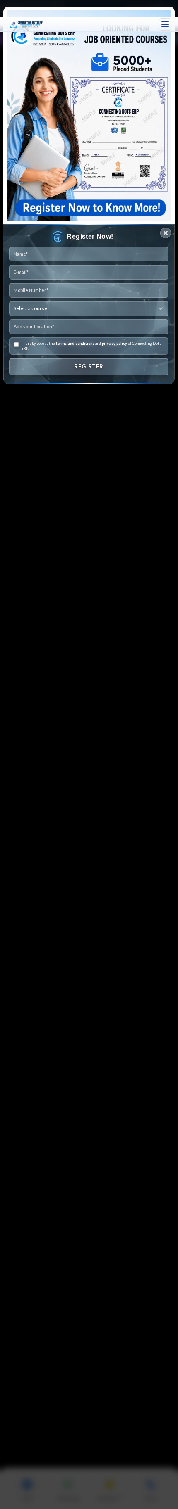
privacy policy (114, 343)
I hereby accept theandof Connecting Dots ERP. (91, 346)
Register (88, 366)
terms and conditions (75, 343)
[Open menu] (165, 24)
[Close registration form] (165, 233)
